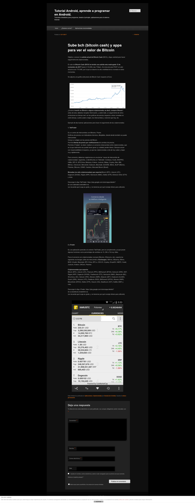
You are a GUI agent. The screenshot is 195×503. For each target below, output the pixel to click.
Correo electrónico (75, 458)
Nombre (72, 448)
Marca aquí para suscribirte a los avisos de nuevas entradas (86, 484)
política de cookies (124, 499)
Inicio (56, 28)
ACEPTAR (98, 501)
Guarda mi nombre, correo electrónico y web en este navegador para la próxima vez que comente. (97, 474)
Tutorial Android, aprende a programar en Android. (82, 12)
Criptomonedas (97, 396)
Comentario (73, 420)
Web (70, 468)
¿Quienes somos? (66, 28)
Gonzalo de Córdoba (110, 396)
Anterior (136, 34)
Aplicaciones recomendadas (83, 28)
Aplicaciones (88, 396)
